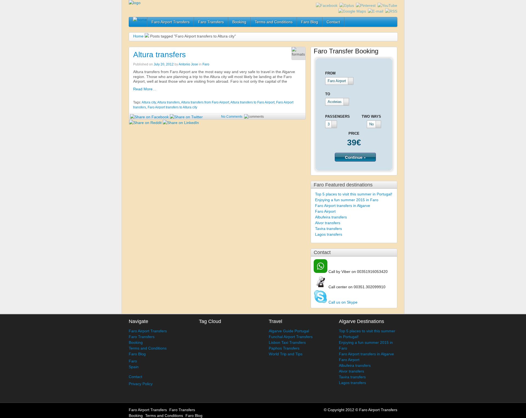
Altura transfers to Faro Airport (252, 102)
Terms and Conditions (274, 22)
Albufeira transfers (331, 217)
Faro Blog (309, 22)
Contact (333, 22)
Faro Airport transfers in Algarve (342, 205)
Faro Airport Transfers (170, 22)
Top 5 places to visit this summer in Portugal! (353, 194)
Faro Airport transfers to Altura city (172, 107)
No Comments (231, 117)
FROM (330, 73)
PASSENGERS (337, 116)
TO (327, 94)
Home (138, 36)
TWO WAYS (371, 116)
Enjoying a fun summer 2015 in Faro (346, 200)
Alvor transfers (327, 223)
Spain (134, 367)
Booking (239, 22)
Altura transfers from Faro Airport (205, 102)
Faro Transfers (211, 22)
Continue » (355, 157)
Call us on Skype (342, 302)
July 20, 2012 (164, 64)
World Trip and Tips (285, 354)
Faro (205, 64)
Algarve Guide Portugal (289, 331)
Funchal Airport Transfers (291, 337)
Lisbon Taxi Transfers (287, 342)
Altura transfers (159, 54)
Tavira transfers (328, 228)
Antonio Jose (188, 64)
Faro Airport (325, 211)
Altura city (149, 102)
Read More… (144, 89)
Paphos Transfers (284, 348)
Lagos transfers (328, 234)
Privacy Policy (141, 384)
